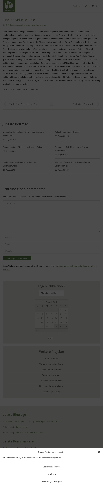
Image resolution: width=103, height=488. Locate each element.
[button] (99, 452)
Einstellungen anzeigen (51, 481)
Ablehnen (51, 474)
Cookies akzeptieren (51, 467)
